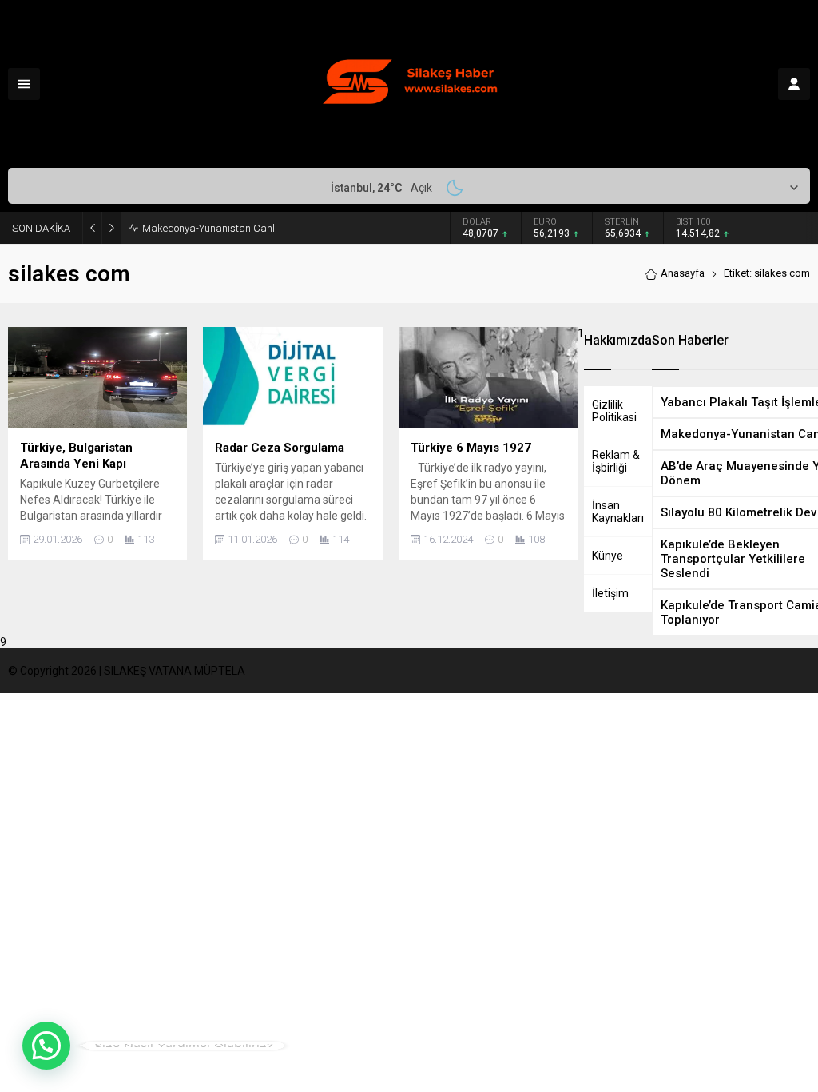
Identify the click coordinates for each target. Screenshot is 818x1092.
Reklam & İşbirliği (616, 461)
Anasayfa (683, 273)
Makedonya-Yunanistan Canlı (209, 228)
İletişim (610, 593)
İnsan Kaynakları (618, 511)
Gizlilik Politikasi (614, 411)
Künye (607, 555)
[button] (46, 1046)
